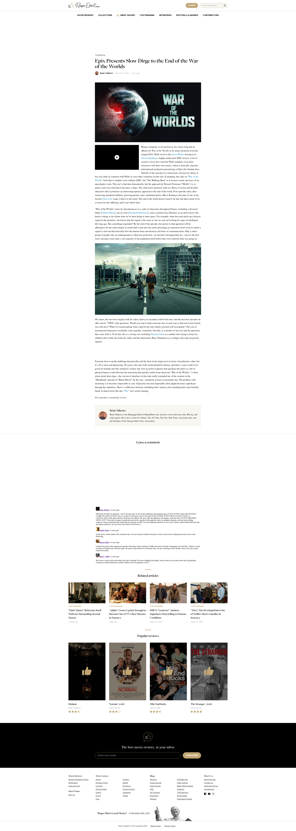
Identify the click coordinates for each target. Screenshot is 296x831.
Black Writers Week (185, 786)
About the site (210, 780)
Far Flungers (155, 793)
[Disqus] (148, 535)
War (126, 390)
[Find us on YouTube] (209, 794)
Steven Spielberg (149, 158)
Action (98, 780)
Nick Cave (107, 198)
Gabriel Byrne (108, 212)
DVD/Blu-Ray (182, 780)
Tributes (153, 799)
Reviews (153, 780)
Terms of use (155, 826)
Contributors (211, 15)
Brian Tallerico (106, 73)
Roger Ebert (182, 796)
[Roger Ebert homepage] (84, 5)
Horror (98, 796)
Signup (192, 5)
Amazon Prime (102, 783)
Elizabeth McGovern (138, 212)
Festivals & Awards (187, 15)
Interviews (165, 15)
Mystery (126, 780)
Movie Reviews (85, 15)
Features (180, 789)
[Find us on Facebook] (205, 794)
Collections (105, 15)
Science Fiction (129, 789)
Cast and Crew (74, 786)
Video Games (182, 783)
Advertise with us (211, 786)
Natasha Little (157, 334)
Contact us (208, 783)
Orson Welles (178, 154)
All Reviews (73, 783)
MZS (152, 789)
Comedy (99, 786)
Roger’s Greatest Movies (78, 780)
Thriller (125, 796)
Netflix (125, 783)
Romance (127, 786)
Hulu (97, 799)
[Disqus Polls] (148, 477)
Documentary (101, 789)
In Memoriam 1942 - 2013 (139, 813)
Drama (98, 793)
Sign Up (71, 795)
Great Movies (127, 15)
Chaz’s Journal (155, 783)
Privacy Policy (170, 826)
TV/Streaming (147, 15)
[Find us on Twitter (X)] (213, 794)
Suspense (127, 793)
